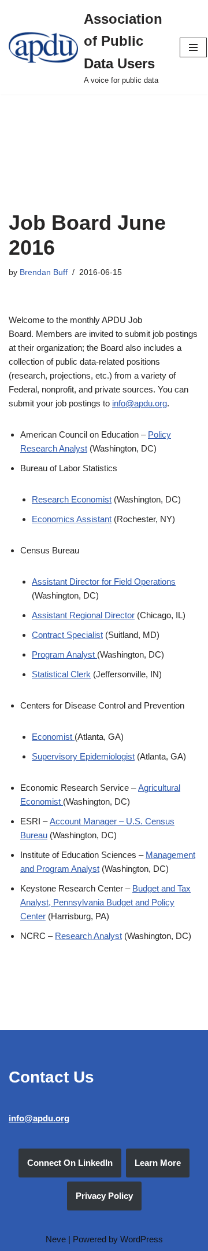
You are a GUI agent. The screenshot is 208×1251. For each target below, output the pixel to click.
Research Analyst (88, 936)
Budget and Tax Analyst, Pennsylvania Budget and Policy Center (105, 902)
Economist (53, 737)
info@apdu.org (139, 403)
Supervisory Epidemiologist (83, 756)
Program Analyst (64, 654)
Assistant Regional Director (83, 615)
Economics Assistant (72, 519)
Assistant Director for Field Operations (104, 581)
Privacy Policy (104, 1196)
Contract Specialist (67, 635)
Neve (56, 1239)
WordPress (141, 1239)
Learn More (158, 1163)
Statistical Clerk (61, 674)
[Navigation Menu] (193, 47)
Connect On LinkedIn (70, 1163)
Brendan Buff (44, 272)
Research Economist (72, 499)
